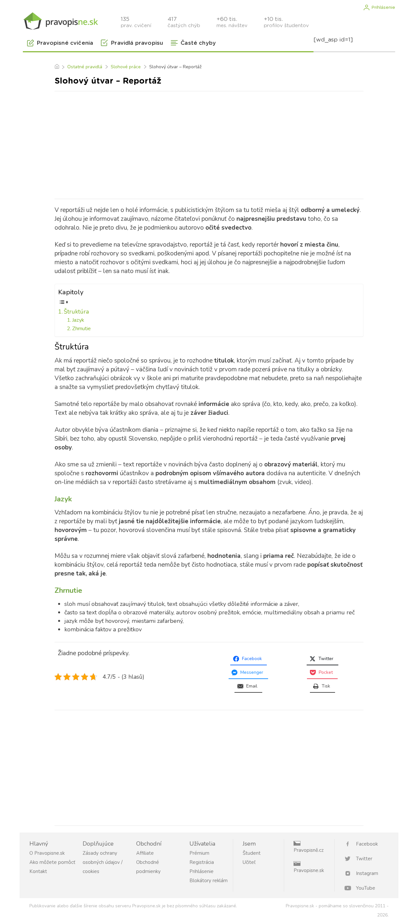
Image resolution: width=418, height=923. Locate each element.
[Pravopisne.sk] (60, 20)
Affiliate (145, 853)
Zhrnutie (81, 328)
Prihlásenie (383, 7)
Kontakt (38, 871)
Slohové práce (126, 67)
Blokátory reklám (208, 880)
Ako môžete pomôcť (52, 862)
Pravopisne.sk (309, 870)
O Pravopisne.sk (47, 853)
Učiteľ (249, 862)
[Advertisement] (209, 143)
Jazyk (78, 320)
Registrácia (201, 862)
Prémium (199, 853)
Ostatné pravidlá (84, 67)
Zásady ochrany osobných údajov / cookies (102, 862)
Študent (252, 853)
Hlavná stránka (57, 67)
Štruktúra (76, 312)
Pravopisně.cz (309, 850)
